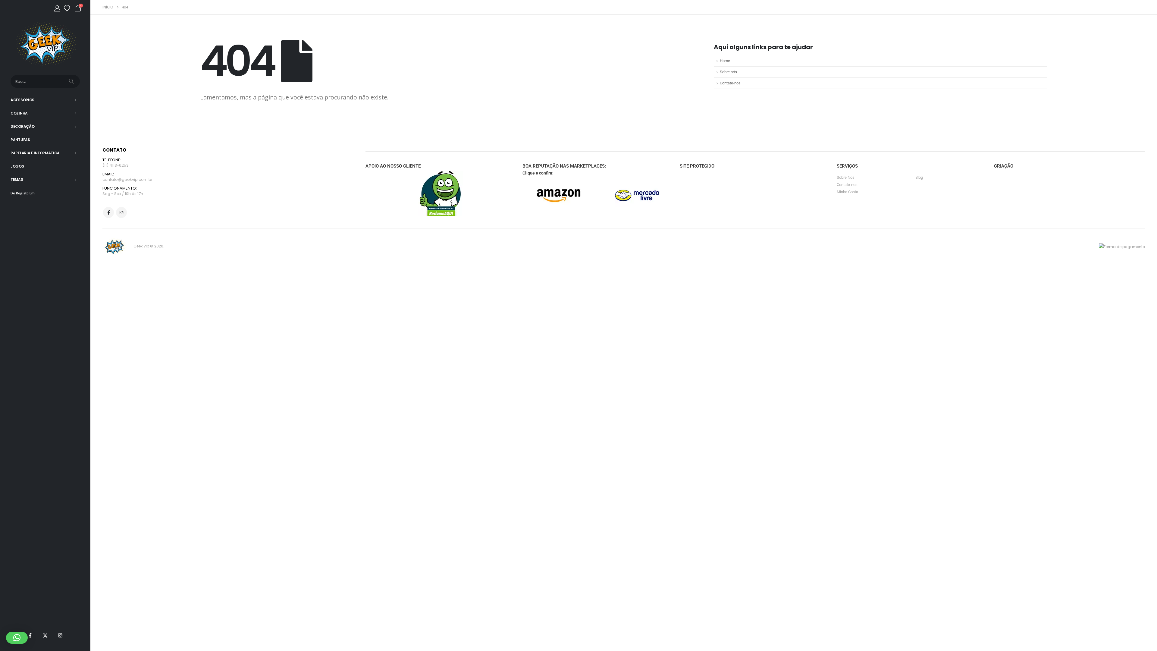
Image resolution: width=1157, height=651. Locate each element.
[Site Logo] (45, 43)
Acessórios (22, 99)
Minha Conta (847, 192)
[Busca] (72, 81)
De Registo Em (23, 193)
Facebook (108, 212)
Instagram (121, 212)
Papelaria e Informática (35, 153)
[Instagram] (60, 635)
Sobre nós (728, 72)
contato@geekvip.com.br (127, 179)
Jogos (17, 166)
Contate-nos (730, 83)
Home (725, 60)
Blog (919, 177)
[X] (45, 635)
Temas (17, 179)
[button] (17, 638)
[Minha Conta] (57, 8)
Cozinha (19, 113)
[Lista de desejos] (67, 8)
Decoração (22, 126)
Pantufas (20, 139)
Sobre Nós (845, 177)
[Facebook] (30, 635)
